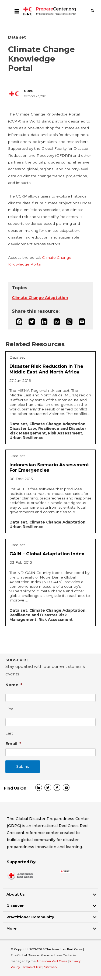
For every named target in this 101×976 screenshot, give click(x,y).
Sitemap (50, 967)
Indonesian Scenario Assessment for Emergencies (49, 467)
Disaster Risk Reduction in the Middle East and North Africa (46, 369)
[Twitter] (32, 321)
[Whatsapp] (57, 321)
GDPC (28, 91)
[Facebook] (19, 321)
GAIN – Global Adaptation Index (46, 553)
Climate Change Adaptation (40, 297)
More (11, 928)
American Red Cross (52, 961)
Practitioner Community (30, 917)
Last (9, 733)
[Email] (82, 321)
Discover (15, 905)
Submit (22, 766)
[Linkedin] (44, 321)
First (9, 709)
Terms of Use (32, 967)
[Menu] (17, 11)
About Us (15, 894)
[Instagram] (69, 321)
